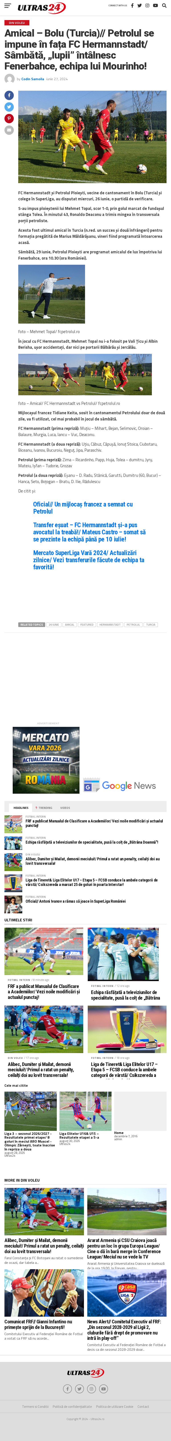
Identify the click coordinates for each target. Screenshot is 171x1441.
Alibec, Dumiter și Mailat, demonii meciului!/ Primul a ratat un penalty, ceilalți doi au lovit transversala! (93, 861)
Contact (143, 1406)
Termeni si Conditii (35, 1406)
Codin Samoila (32, 79)
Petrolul (133, 624)
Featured (87, 624)
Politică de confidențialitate (72, 1406)
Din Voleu (15, 1058)
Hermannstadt (110, 624)
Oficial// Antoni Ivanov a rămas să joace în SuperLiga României (76, 901)
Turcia (150, 624)
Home (119, 1132)
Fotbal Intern (19, 980)
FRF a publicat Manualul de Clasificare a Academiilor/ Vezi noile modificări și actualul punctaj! (94, 823)
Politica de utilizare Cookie (114, 1406)
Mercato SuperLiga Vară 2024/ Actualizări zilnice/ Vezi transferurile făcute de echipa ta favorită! (88, 560)
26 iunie (54, 624)
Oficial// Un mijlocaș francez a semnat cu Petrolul (82, 507)
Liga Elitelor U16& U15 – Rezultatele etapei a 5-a (79, 1135)
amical (69, 624)
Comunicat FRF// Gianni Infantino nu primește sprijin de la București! (38, 1324)
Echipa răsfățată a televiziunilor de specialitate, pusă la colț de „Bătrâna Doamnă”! (92, 842)
